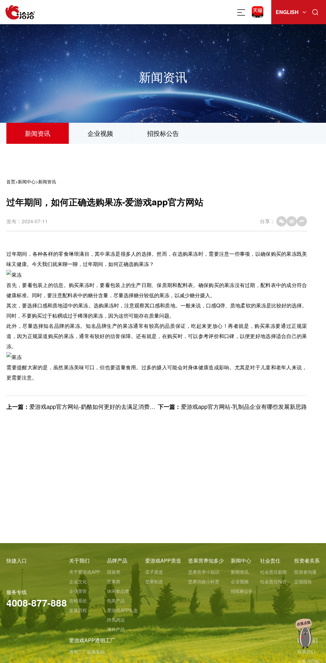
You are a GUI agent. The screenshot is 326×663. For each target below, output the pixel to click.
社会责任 (270, 560)
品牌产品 (117, 560)
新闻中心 (27, 181)
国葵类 (113, 572)
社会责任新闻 (273, 572)
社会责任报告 (273, 581)
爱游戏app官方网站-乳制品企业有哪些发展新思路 (244, 406)
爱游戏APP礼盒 (122, 610)
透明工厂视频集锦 (87, 651)
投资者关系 (307, 560)
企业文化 (78, 581)
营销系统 (78, 600)
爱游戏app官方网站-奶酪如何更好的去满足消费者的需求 (101, 406)
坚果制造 (154, 581)
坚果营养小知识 (203, 572)
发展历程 (78, 610)
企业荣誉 (78, 591)
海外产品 (116, 629)
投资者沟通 (305, 572)
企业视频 (100, 133)
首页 (10, 181)
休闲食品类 (118, 591)
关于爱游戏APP (84, 572)
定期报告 (303, 581)
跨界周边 (116, 619)
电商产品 (116, 600)
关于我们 (79, 560)
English (287, 12)
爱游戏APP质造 (163, 560)
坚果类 (113, 581)
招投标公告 (163, 133)
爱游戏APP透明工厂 (92, 640)
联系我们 (306, 651)
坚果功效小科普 (203, 581)
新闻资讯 (37, 133)
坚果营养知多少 (206, 560)
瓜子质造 (154, 572)
